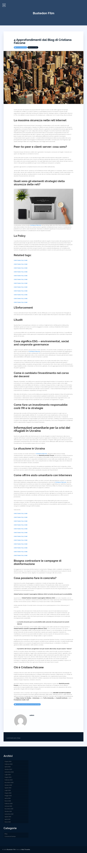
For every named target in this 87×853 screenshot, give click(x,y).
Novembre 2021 (9, 808)
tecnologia (37, 704)
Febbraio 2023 (9, 780)
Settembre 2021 (9, 814)
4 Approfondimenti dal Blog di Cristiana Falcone (43, 41)
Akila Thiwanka (25, 849)
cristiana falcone (25, 704)
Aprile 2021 (7, 819)
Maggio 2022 (8, 795)
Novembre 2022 (9, 782)
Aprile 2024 (8, 766)
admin (31, 715)
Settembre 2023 (9, 772)
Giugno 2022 (8, 793)
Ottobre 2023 (8, 769)
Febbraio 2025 (8, 764)
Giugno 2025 (8, 761)
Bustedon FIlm (43, 13)
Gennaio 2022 (8, 806)
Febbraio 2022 (8, 803)
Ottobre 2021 (8, 811)
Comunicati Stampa (21, 47)
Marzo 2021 (8, 822)
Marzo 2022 (8, 801)
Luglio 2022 (8, 790)
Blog (6, 833)
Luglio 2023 (8, 774)
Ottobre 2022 (8, 785)
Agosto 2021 (8, 816)
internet (32, 704)
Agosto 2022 (8, 787)
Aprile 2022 (8, 798)
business (18, 704)
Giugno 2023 (8, 777)
